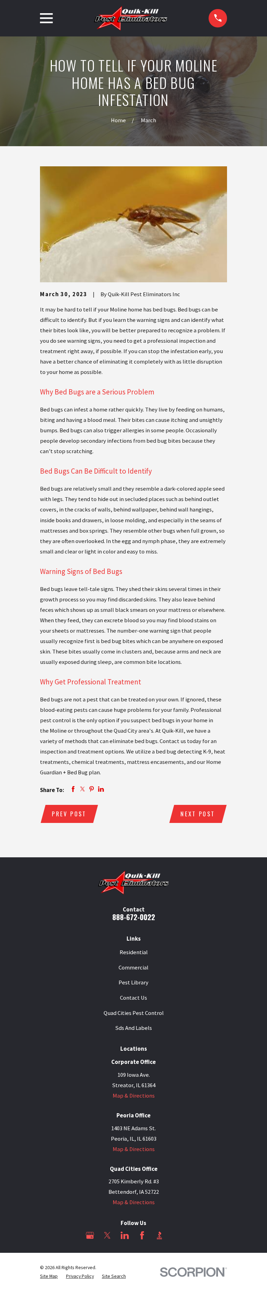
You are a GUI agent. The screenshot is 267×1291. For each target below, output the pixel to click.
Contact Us (133, 997)
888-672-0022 (133, 916)
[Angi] (177, 1235)
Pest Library (133, 982)
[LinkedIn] (125, 1235)
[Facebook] (142, 1235)
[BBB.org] (159, 1235)
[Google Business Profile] (90, 1235)
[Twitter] (107, 1235)
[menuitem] (49, 1276)
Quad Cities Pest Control (134, 1013)
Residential (134, 952)
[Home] (131, 18)
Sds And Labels (133, 1028)
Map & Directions (134, 1095)
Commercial (133, 967)
